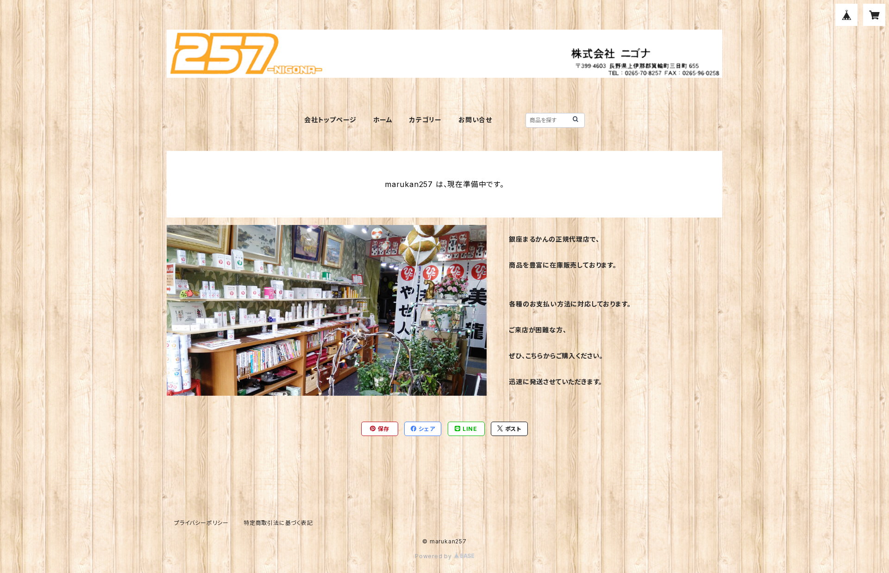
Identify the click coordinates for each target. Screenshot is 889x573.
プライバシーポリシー (201, 522)
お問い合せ (475, 120)
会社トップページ (330, 120)
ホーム (383, 120)
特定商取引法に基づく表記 (278, 522)
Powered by (434, 556)
